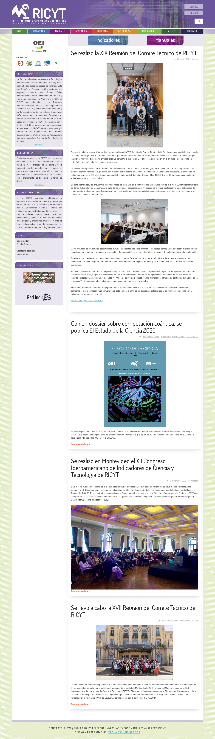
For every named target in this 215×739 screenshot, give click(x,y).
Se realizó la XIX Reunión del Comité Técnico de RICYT (134, 53)
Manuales (60, 31)
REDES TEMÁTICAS (25, 265)
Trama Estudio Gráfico (124, 732)
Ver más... (39, 144)
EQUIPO (20, 235)
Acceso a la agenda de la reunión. (87, 300)
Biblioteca (102, 31)
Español (194, 6)
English (194, 12)
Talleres (171, 31)
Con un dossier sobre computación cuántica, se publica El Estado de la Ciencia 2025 (126, 326)
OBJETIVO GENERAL (25, 153)
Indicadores (39, 31)
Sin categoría (192, 336)
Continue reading (81, 444)
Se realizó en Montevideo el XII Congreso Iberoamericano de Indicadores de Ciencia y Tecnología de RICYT (122, 467)
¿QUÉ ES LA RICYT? (25, 74)
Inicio (19, 31)
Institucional (125, 31)
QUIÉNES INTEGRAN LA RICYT (29, 192)
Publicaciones (149, 31)
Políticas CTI (192, 31)
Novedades (81, 31)
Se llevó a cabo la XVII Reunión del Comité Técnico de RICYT (133, 610)
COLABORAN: (22, 57)
